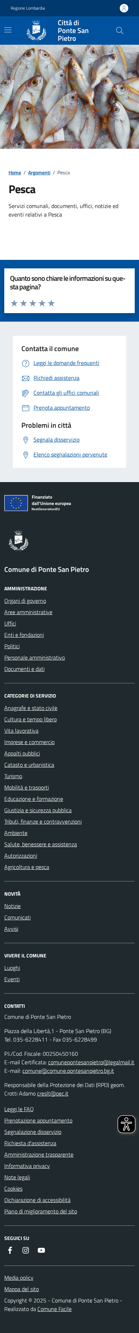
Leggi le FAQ (19, 1109)
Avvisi (11, 928)
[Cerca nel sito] (119, 30)
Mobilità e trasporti (26, 787)
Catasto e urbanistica (29, 764)
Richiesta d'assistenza (30, 1143)
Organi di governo (25, 600)
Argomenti (39, 172)
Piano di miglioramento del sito (40, 1211)
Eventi (12, 979)
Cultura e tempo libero (30, 719)
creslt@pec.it (52, 1093)
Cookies (13, 1188)
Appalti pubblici (22, 753)
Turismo (13, 776)
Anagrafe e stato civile (30, 708)
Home (15, 172)
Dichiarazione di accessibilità (37, 1200)
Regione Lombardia (28, 8)
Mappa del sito (21, 1289)
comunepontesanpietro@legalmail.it (91, 1062)
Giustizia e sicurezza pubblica (38, 810)
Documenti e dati (24, 669)
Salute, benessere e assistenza (40, 844)
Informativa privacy (27, 1166)
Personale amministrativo (34, 657)
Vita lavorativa (21, 730)
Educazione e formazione (33, 798)
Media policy (19, 1277)
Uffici (10, 623)
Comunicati (17, 917)
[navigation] (8, 30)
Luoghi (12, 967)
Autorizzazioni (20, 855)
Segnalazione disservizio (32, 1131)
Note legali (17, 1177)
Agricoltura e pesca (26, 867)
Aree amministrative (28, 612)
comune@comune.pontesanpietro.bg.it (68, 1070)
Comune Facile (54, 1309)
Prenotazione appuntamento (38, 1120)
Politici (12, 646)
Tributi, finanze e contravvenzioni (43, 821)
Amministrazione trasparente (38, 1154)
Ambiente (15, 833)
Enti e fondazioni (24, 634)
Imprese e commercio (29, 742)
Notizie (12, 906)
